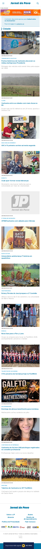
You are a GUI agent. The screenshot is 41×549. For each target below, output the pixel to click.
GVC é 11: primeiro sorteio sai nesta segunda (18, 145)
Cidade (7, 29)
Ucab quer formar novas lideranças (15, 181)
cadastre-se (20, 24)
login (12, 24)
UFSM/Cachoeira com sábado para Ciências (18, 221)
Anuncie (11, 517)
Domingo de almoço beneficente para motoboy (20, 409)
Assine (30, 514)
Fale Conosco (30, 522)
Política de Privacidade (11, 522)
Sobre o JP (11, 514)
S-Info (20, 536)
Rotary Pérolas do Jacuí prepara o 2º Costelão (19, 293)
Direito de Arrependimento (30, 518)
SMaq (20, 537)
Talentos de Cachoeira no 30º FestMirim (16, 488)
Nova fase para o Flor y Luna (12, 333)
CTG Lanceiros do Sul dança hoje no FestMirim (19, 374)
